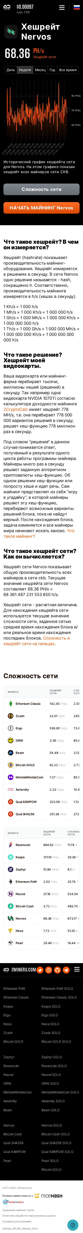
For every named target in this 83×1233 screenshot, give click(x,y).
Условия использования (16, 1221)
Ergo (19, 728)
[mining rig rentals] (13, 1201)
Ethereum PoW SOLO (57, 988)
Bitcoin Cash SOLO (56, 1134)
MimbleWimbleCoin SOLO (60, 1092)
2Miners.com (24, 1187)
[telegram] (66, 970)
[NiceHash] (48, 1195)
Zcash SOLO (51, 1033)
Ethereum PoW (26, 881)
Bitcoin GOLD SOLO (56, 1041)
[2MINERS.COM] (8, 7)
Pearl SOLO (50, 1161)
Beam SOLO (51, 1110)
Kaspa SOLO (51, 1006)
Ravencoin (23, 845)
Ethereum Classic (28, 703)
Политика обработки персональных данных (29, 1215)
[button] (62, 7)
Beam (20, 753)
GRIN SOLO (50, 1083)
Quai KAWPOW (26, 802)
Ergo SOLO (50, 1015)
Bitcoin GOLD (25, 765)
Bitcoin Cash (25, 906)
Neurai (20, 894)
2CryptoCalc (15, 409)
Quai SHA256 (25, 814)
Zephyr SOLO (52, 1057)
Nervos (21, 918)
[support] (72, 1225)
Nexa (19, 931)
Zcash (20, 716)
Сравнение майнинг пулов (18, 1210)
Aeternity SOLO (53, 1101)
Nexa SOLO (50, 1024)
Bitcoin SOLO (51, 1169)
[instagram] (48, 970)
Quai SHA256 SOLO (56, 1143)
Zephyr (21, 869)
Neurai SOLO (51, 1075)
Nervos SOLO (52, 1125)
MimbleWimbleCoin (29, 777)
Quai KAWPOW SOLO (58, 1152)
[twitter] (39, 970)
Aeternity (22, 789)
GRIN (19, 740)
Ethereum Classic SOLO (59, 997)
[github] (57, 970)
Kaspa (20, 857)
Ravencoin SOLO (54, 1066)
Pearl (19, 943)
